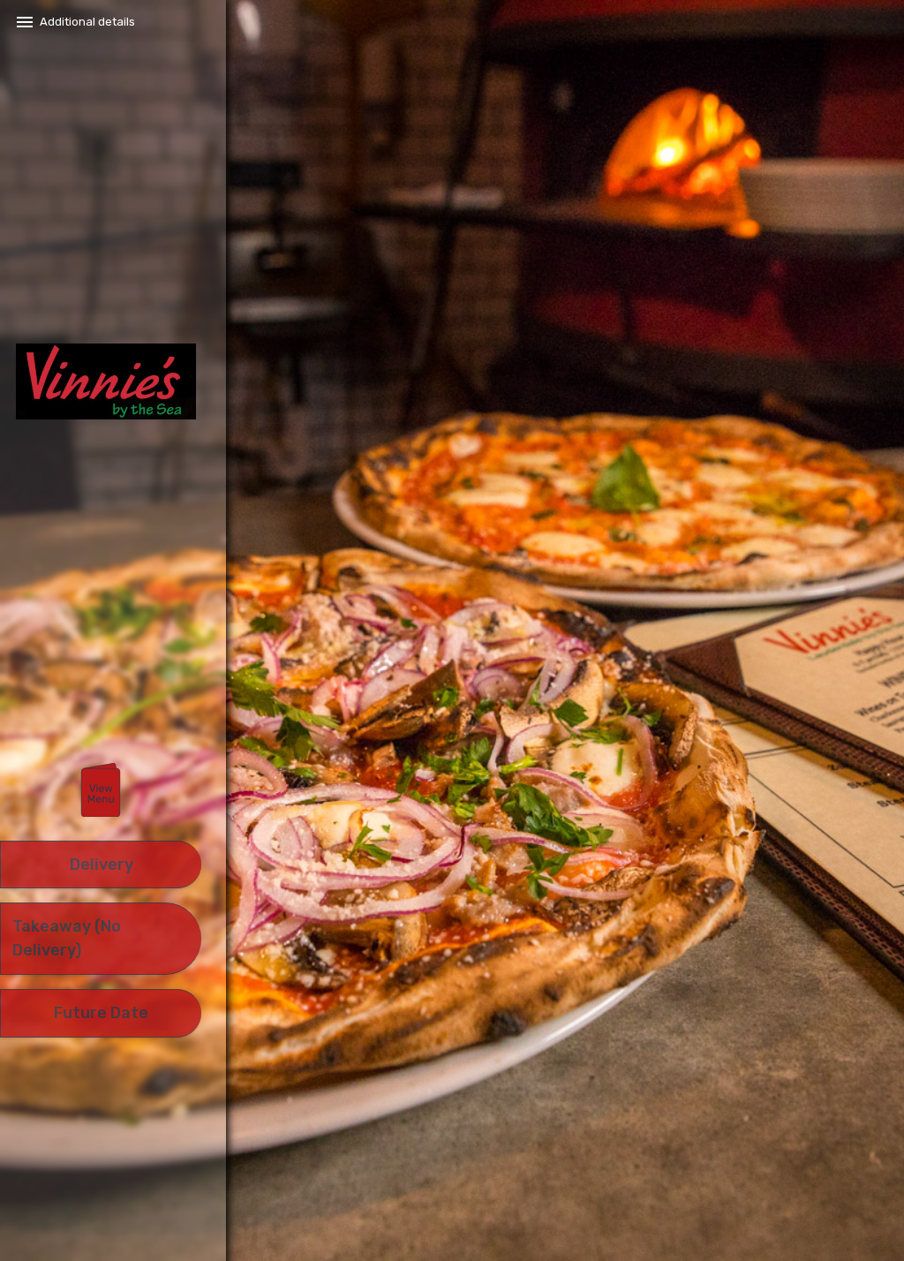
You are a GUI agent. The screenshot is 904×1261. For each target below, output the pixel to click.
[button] (100, 791)
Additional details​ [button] (87, 21)
